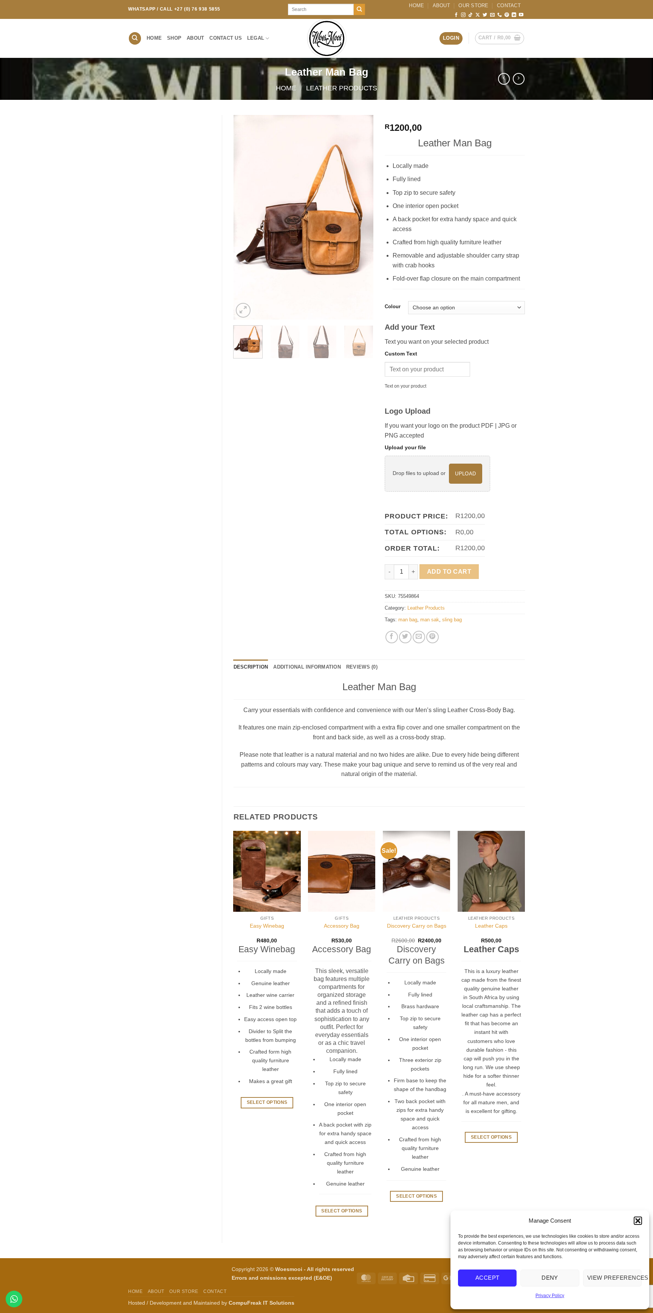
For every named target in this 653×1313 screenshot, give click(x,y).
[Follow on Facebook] (456, 15)
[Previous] (245, 217)
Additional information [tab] (307, 667)
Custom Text (401, 354)
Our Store (473, 5)
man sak (429, 619)
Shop (174, 38)
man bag (407, 619)
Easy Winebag (267, 926)
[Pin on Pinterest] (432, 637)
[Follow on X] (477, 15)
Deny (550, 1277)
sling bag (452, 619)
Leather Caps (491, 926)
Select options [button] (267, 1102)
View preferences (614, 1277)
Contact (509, 5)
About (441, 5)
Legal (255, 38)
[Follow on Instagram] (463, 15)
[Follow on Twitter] (485, 15)
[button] (638, 1221)
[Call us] (499, 15)
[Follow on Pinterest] (506, 15)
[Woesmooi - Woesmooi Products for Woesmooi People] (326, 38)
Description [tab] (251, 667)
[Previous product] (519, 79)
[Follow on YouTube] (521, 15)
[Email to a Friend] (419, 637)
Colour (393, 306)
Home (416, 5)
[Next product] (504, 79)
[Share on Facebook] (391, 637)
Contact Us (225, 38)
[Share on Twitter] (405, 637)
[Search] (135, 38)
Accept (487, 1277)
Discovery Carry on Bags (416, 926)
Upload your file (405, 447)
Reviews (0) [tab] (362, 667)
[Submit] (359, 9)
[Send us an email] (492, 15)
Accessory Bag (341, 926)
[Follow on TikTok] (470, 15)
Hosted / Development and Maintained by (211, 1303)
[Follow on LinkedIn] (514, 15)
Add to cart (449, 571)
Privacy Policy (549, 1295)
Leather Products (341, 88)
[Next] (361, 217)
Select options (341, 1211)
